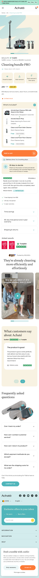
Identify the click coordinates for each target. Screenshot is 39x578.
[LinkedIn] (36, 495)
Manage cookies (19, 572)
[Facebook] (20, 495)
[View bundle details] (34, 105)
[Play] (17, 296)
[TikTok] (32, 495)
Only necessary (11, 567)
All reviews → (32, 178)
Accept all (28, 567)
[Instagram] (24, 495)
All (7, 13)
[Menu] (3, 8)
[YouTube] (28, 495)
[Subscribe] (32, 520)
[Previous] (16, 381)
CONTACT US (10, 484)
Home (3, 13)
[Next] (22, 381)
